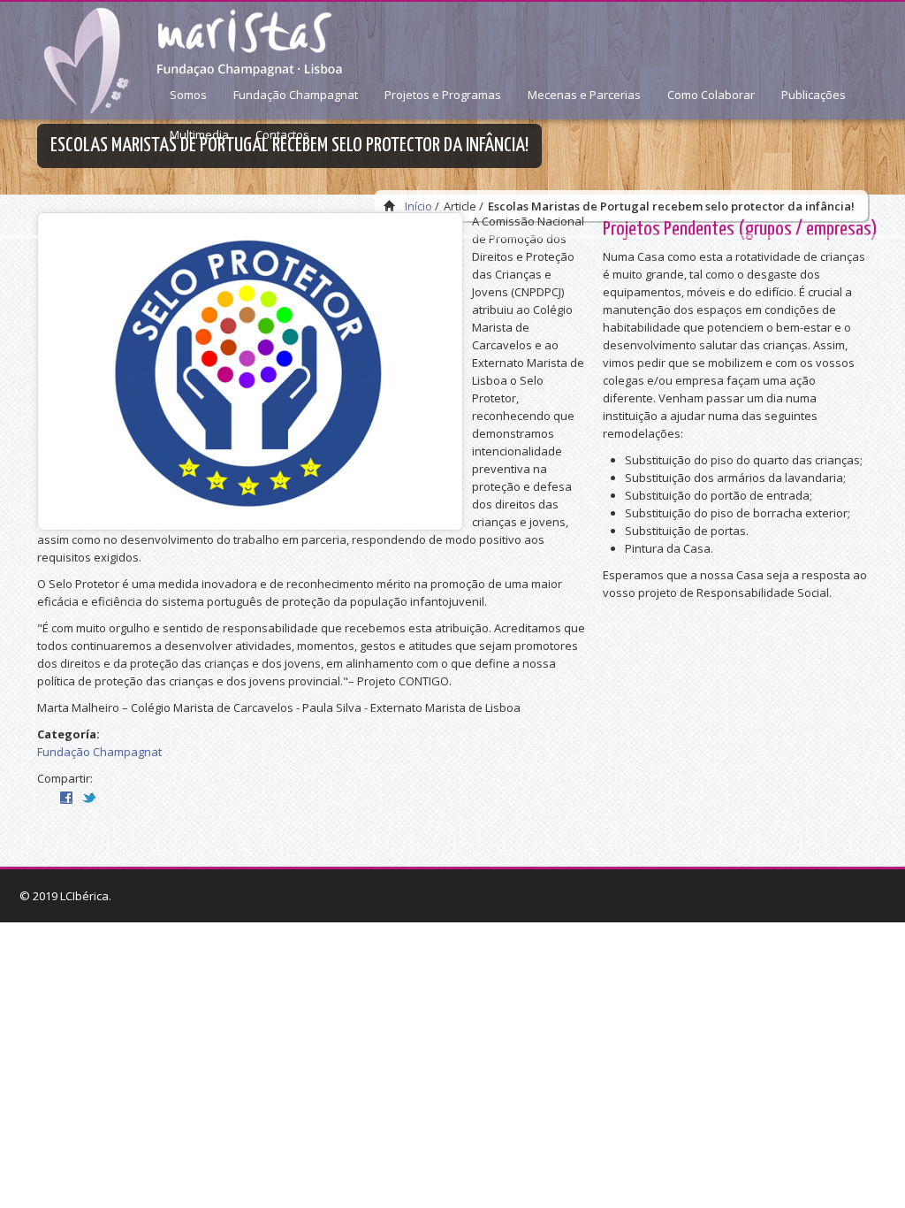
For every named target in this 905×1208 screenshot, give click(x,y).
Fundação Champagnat (295, 95)
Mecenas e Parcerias (584, 95)
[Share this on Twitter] (89, 796)
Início (418, 206)
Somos (188, 95)
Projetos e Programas (442, 95)
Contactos (282, 134)
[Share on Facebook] (66, 796)
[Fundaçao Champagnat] (190, 61)
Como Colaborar (711, 95)
